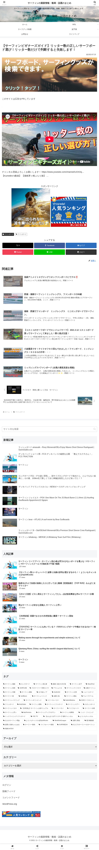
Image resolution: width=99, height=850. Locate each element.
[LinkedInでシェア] (49, 712)
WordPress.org (9, 804)
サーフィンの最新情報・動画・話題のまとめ (49, 3)
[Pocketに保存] (60, 706)
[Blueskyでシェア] (60, 699)
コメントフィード (11, 797)
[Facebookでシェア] (16, 706)
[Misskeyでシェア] (82, 699)
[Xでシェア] (16, 699)
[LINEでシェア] (82, 706)
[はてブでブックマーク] (38, 706)
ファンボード (9, 234)
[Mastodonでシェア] (38, 699)
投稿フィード (8, 791)
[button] (81, 252)
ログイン (6, 785)
